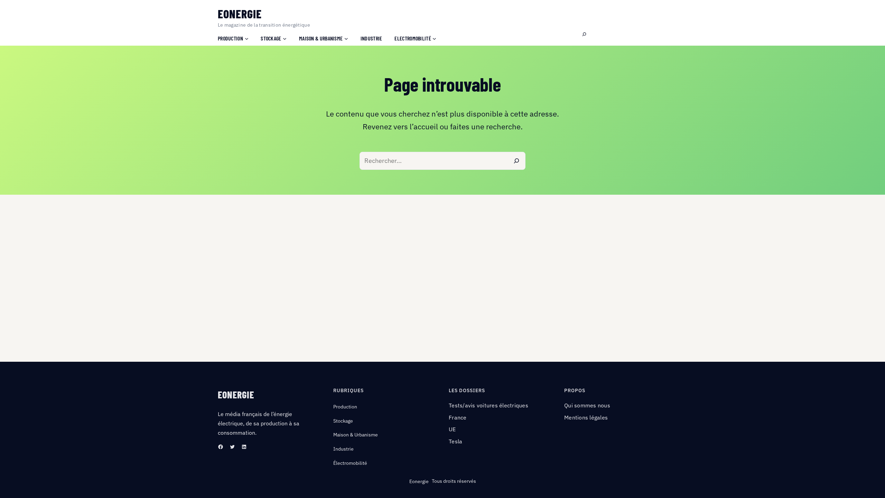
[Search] (516, 161)
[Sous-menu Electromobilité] (434, 38)
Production (345, 407)
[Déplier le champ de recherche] (584, 34)
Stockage (343, 421)
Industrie (343, 449)
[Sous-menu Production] (247, 38)
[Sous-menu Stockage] (285, 38)
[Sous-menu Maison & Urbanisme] (346, 38)
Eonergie (240, 14)
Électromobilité (350, 463)
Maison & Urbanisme (355, 435)
